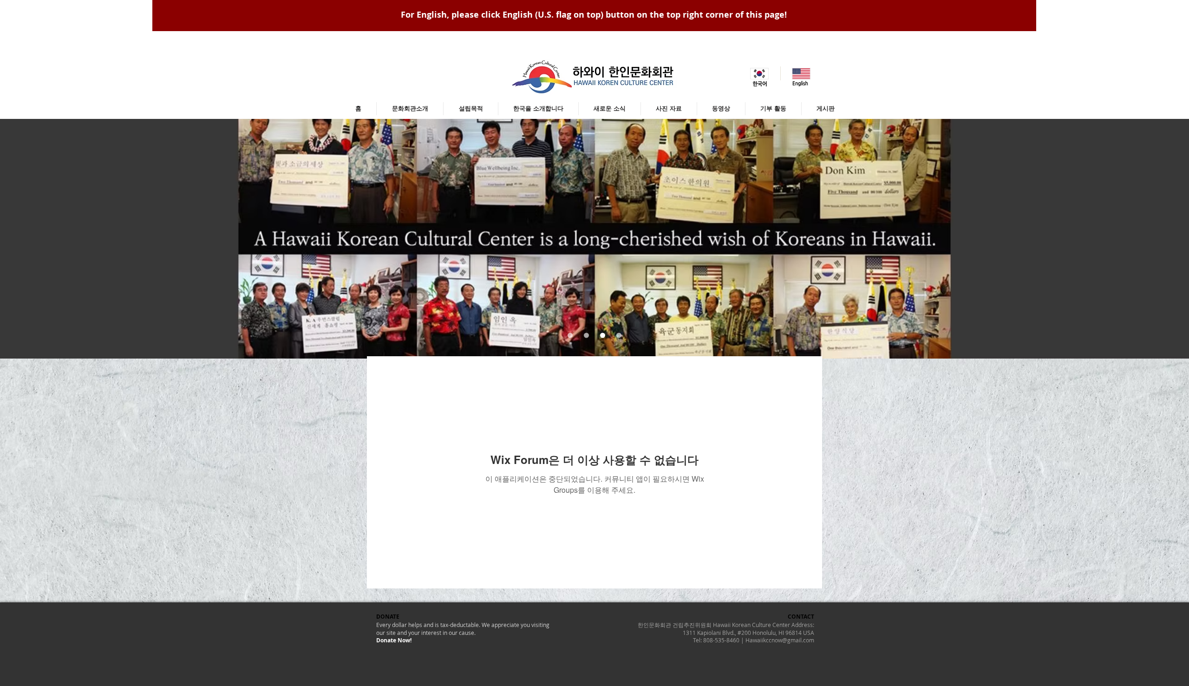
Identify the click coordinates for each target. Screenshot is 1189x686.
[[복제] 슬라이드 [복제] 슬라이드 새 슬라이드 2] (602, 335)
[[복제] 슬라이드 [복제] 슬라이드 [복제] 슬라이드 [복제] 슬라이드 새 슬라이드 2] (586, 335)
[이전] (52, 239)
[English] (801, 73)
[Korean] (759, 73)
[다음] (1136, 239)
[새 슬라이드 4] (618, 335)
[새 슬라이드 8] (570, 335)
